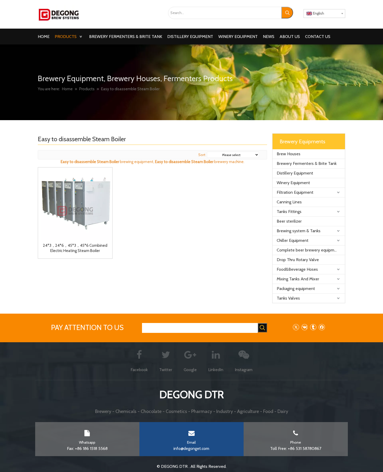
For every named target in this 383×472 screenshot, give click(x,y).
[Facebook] (321, 327)
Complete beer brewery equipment (309, 250)
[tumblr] (313, 327)
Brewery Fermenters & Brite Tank (307, 163)
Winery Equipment (293, 182)
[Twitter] (296, 327)
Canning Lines (289, 201)
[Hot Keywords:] (287, 12)
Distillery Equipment (295, 173)
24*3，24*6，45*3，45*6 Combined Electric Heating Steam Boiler (75, 248)
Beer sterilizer (289, 221)
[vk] (304, 327)
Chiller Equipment (292, 240)
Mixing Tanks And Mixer (298, 278)
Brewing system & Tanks (298, 230)
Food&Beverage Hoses (297, 269)
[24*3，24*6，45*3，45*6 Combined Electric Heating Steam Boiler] (75, 204)
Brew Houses (288, 153)
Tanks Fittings (289, 211)
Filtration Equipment (295, 192)
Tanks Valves (288, 298)
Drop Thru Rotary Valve (298, 259)
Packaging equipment (296, 288)
